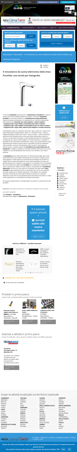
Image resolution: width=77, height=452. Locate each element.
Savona (42, 404)
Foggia (61, 426)
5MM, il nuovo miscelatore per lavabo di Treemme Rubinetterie (44, 252)
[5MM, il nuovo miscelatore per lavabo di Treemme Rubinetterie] (33, 251)
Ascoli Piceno (44, 422)
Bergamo (4, 400)
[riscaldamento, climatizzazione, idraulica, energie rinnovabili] (14, 21)
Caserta (4, 419)
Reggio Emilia (63, 413)
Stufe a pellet (63, 178)
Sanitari (61, 182)
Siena (22, 405)
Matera (22, 424)
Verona (22, 419)
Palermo (42, 417)
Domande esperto (63, 437)
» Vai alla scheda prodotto (9, 322)
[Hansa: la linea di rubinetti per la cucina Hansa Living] (33, 264)
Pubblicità (53, 28)
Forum (73, 437)
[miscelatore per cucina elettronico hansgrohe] (26, 95)
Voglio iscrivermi (38, 236)
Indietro (45, 65)
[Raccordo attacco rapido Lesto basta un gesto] (11, 303)
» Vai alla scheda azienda (9, 368)
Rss (41, 439)
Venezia (22, 417)
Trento (3, 428)
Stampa (45, 67)
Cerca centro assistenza (66, 28)
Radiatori (62, 177)
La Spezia (42, 402)
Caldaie (61, 175)
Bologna (62, 407)
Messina (42, 415)
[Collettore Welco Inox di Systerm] (47, 303)
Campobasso (63, 417)
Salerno (4, 422)
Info (63, 449)
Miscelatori (62, 180)
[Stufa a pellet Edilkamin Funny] (29, 303)
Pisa (21, 404)
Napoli (3, 421)
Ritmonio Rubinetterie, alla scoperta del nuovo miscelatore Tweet (20, 266)
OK (69, 449)
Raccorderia (63, 184)
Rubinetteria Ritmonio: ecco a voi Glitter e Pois (20, 251)
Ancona (42, 421)
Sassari (22, 411)
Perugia (42, 426)
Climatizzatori (63, 173)
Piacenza (62, 411)
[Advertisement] (14, 214)
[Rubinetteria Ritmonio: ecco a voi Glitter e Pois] (9, 251)
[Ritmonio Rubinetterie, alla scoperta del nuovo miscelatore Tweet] (9, 264)
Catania (42, 413)
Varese (3, 405)
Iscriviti (64, 117)
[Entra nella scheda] (11, 342)
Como (3, 407)
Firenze (22, 400)
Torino (61, 404)
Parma (61, 409)
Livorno (23, 402)
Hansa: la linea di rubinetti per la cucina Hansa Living (44, 264)
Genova (42, 400)
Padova (22, 415)
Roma (3, 413)
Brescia (3, 402)
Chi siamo (35, 437)
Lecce (61, 428)
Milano (3, 404)
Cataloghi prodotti (28, 28)
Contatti (52, 437)
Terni (41, 428)
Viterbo (3, 415)
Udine (41, 409)
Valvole (61, 185)
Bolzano (4, 426)
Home (4, 28)
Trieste (41, 407)
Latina (3, 411)
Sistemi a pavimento (61, 188)
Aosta (61, 421)
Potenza (23, 426)
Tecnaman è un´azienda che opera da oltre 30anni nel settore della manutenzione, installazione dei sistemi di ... (11, 360)
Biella (61, 400)
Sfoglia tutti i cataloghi (62, 194)
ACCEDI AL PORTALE (25, 2)
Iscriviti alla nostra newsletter (15, 282)
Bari (60, 424)
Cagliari (23, 409)
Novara (61, 402)
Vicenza (23, 421)
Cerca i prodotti (42, 28)
